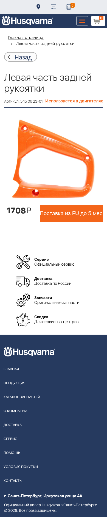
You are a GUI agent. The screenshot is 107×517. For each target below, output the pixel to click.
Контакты (53, 7)
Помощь (12, 453)
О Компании (15, 411)
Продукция (14, 383)
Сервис (10, 439)
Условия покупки (21, 467)
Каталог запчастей (22, 397)
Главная (11, 369)
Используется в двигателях (74, 101)
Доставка (38, 7)
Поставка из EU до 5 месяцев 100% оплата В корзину (71, 213)
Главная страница (26, 38)
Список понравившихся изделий (68, 7)
